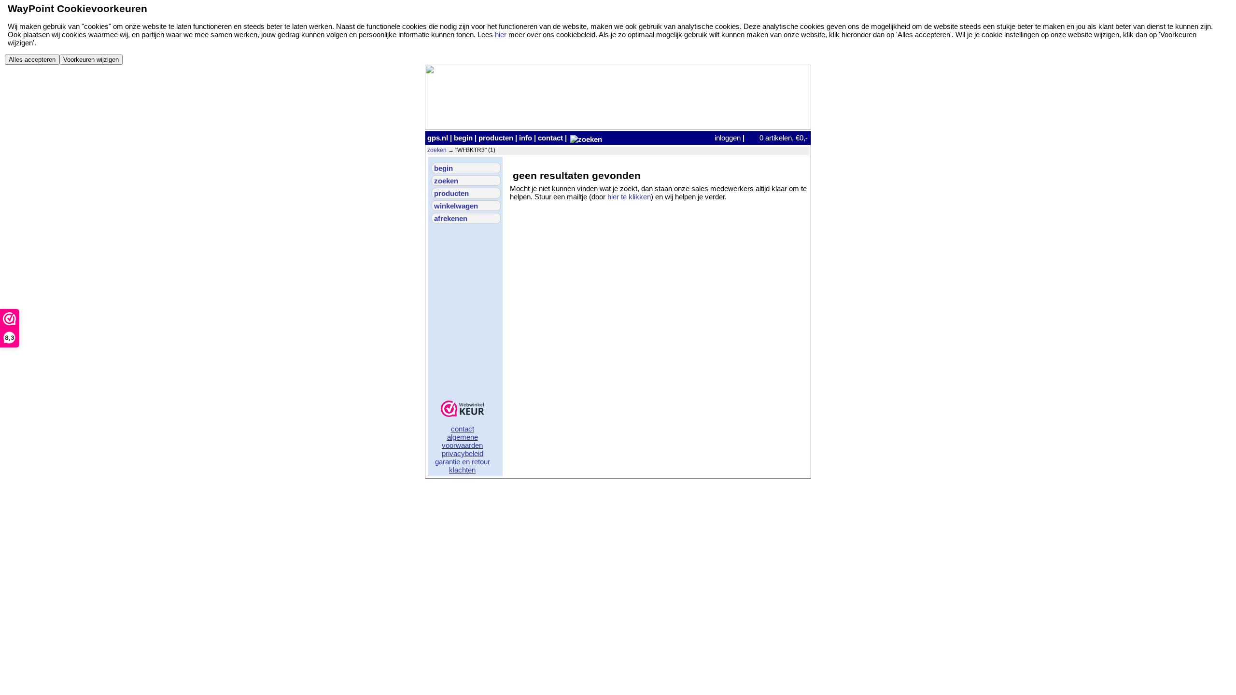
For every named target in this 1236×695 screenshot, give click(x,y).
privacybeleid (462, 453)
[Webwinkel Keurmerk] (462, 409)
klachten (462, 470)
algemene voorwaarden (462, 441)
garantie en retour (462, 462)
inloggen (728, 138)
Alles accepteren (32, 59)
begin (463, 138)
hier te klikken (629, 197)
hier (500, 34)
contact (550, 138)
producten (495, 138)
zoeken (437, 150)
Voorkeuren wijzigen (91, 59)
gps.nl (437, 138)
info (525, 138)
